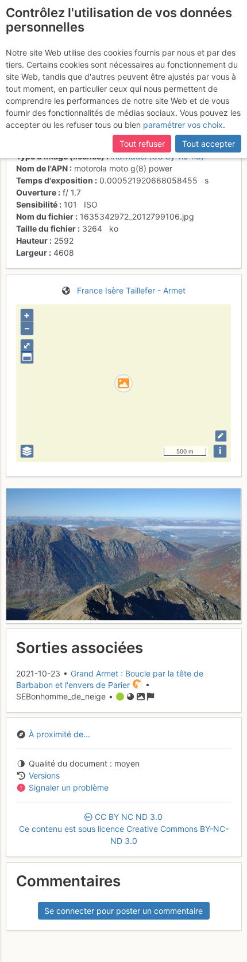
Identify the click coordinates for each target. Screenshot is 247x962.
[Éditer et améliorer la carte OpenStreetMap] (220, 436)
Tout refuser (142, 143)
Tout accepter (208, 143)
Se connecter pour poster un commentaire (123, 911)
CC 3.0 (124, 829)
